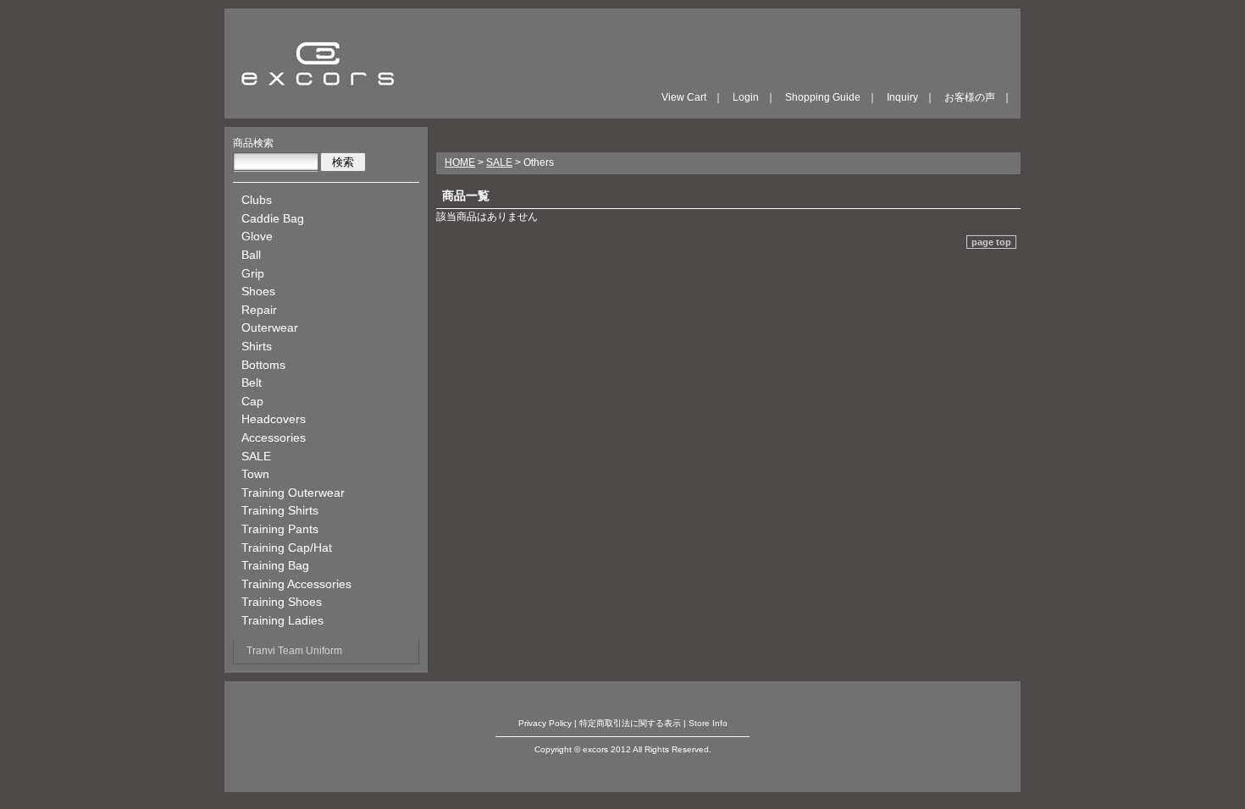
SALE (256, 456)
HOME (460, 162)
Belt (251, 382)
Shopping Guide (822, 97)
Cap (252, 401)
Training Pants (279, 529)
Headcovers (273, 419)
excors (317, 63)
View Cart (683, 97)
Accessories (273, 437)
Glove (257, 236)
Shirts (256, 346)
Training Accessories (296, 584)
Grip (252, 273)
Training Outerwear (293, 492)
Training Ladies (282, 620)
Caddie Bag (272, 218)
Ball (251, 254)
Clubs (256, 199)
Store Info (708, 723)
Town (255, 474)
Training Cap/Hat (286, 547)
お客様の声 (969, 97)
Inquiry (902, 97)
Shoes (258, 291)
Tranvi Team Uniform (294, 651)
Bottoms (263, 364)
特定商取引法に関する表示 (630, 723)
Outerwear (269, 327)
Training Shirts (279, 510)
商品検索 (253, 143)
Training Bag (275, 565)
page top (991, 242)
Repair (259, 309)
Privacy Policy (545, 723)
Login (746, 97)
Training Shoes (281, 601)
